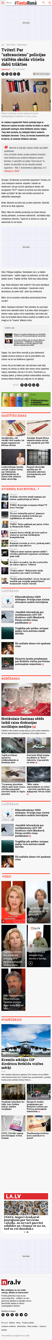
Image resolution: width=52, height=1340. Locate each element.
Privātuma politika (28, 1323)
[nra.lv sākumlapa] (9, 3)
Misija (18, 1323)
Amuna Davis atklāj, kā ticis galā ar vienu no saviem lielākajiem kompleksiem (28, 535)
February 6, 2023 (11, 171)
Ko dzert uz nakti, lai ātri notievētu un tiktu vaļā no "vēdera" (29, 563)
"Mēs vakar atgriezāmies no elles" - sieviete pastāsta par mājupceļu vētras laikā (38, 788)
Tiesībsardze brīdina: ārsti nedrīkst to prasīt (38, 1135)
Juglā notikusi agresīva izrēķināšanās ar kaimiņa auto (10, 759)
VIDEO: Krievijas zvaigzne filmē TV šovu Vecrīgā (28, 506)
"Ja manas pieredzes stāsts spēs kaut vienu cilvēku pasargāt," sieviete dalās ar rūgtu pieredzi (13, 789)
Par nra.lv (4, 1323)
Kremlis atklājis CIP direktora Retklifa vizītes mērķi (22, 1063)
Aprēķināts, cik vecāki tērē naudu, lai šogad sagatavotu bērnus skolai (12, 441)
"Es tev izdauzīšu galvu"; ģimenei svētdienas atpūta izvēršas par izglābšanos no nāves (27, 516)
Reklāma (12, 1323)
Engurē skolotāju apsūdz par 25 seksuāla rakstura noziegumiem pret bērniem (36, 472)
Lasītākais (10, 591)
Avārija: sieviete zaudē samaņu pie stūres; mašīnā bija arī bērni (28, 497)
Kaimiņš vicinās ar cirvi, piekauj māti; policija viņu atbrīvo (30, 544)
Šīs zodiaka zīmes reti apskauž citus (32, 644)
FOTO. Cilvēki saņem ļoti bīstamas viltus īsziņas (12, 1135)
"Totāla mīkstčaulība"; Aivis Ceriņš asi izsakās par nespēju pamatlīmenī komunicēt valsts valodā (30, 581)
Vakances (42, 1326)
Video (6, 876)
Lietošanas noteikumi (8, 1326)
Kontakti (4, 1330)
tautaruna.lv (6, 69)
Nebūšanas (22, 44)
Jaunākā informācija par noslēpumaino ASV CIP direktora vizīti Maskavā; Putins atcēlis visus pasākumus (30, 617)
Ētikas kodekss (32, 1326)
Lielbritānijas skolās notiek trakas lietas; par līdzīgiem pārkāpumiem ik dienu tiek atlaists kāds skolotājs (12, 473)
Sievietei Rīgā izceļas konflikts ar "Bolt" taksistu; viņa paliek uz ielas (38, 759)
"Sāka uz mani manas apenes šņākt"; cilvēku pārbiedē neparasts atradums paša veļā (29, 554)
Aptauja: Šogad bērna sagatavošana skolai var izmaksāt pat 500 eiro (38, 441)
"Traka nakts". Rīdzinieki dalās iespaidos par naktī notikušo (26, 571)
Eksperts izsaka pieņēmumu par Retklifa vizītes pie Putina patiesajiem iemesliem (30, 335)
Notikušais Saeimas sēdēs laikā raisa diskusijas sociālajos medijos (22, 722)
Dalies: (16, 385)
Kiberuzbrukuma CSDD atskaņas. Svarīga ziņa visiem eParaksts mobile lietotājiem (32, 599)
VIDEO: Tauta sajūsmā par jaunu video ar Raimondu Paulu (29, 525)
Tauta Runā (10, 44)
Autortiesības (21, 1326)
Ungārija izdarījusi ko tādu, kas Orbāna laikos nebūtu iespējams (12, 1105)
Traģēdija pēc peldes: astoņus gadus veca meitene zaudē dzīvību (31, 631)
